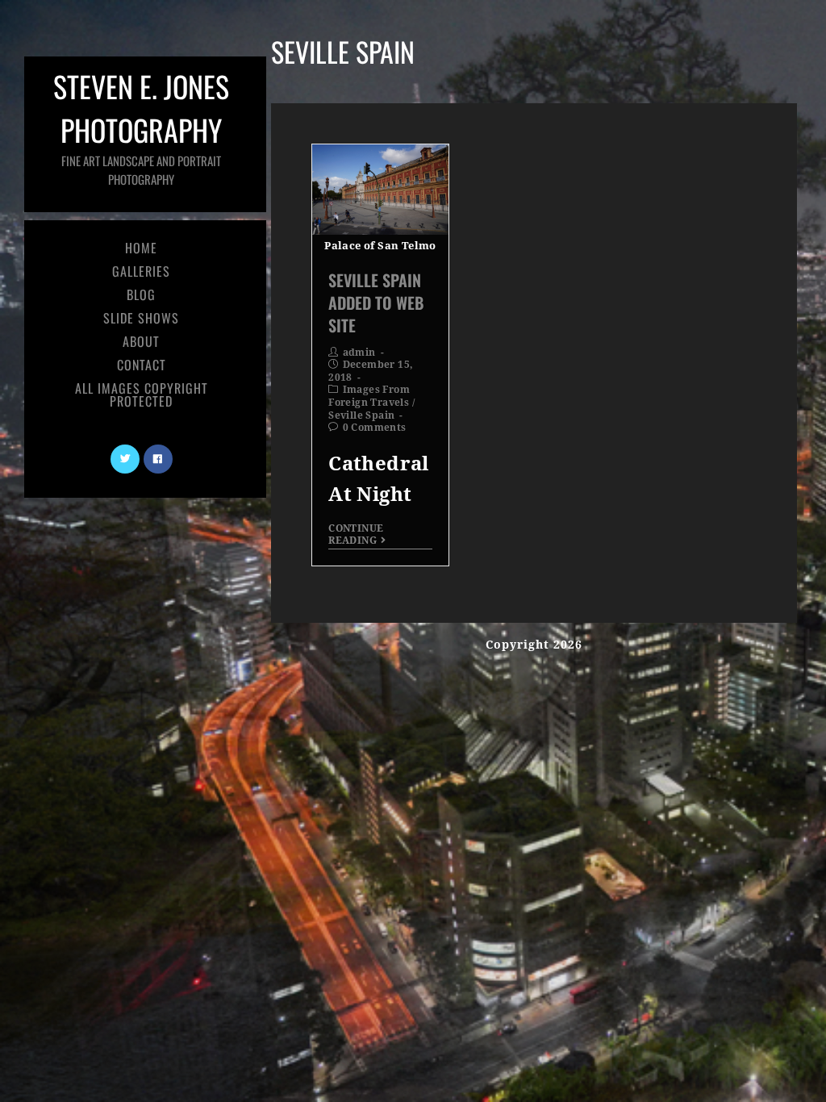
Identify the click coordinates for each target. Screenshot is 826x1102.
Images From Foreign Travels (369, 396)
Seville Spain (361, 415)
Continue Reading (355, 534)
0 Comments (375, 427)
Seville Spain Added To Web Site (375, 302)
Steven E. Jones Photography (141, 126)
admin (359, 352)
